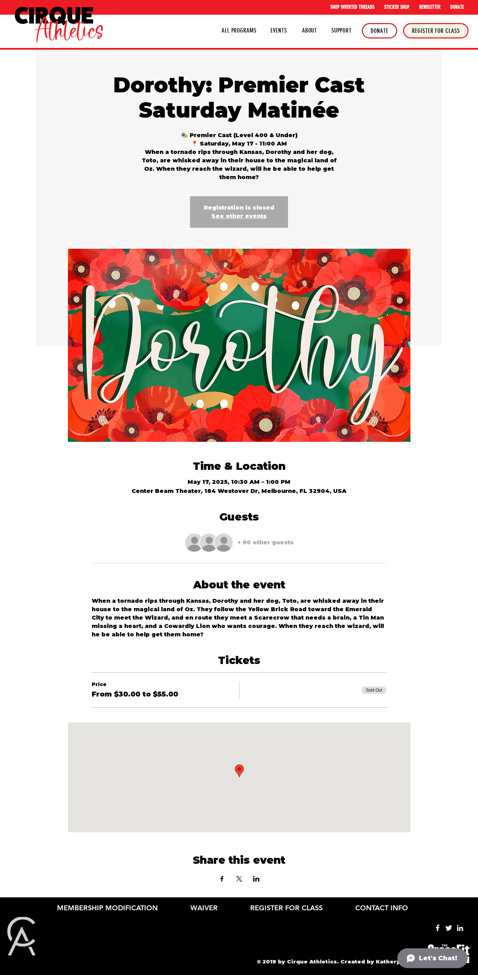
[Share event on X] (239, 879)
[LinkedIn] (460, 928)
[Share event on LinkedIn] (256, 879)
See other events (239, 216)
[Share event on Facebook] (222, 879)
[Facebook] (437, 928)
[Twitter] (448, 928)
